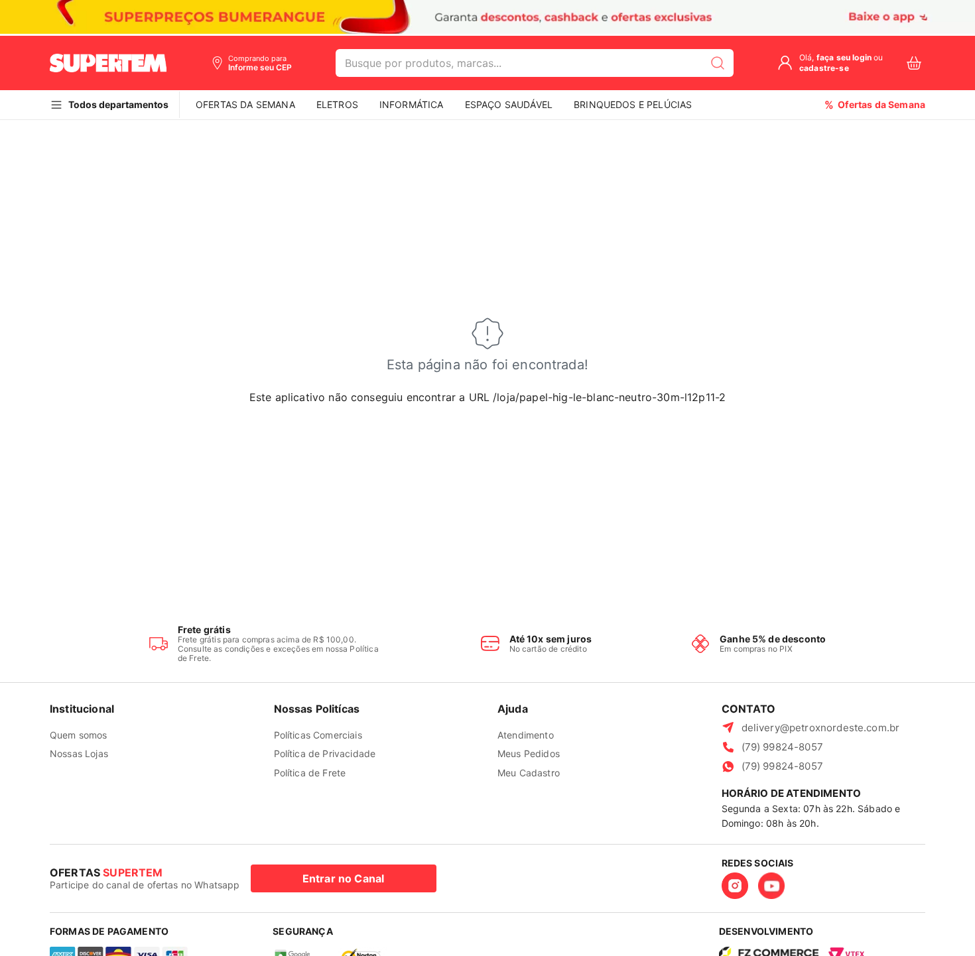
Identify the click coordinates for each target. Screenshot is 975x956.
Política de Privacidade (325, 753)
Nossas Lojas (79, 753)
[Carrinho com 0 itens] (914, 63)
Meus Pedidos (528, 753)
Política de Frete (310, 772)
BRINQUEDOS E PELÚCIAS (633, 104)
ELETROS (337, 104)
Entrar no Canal (343, 878)
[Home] (108, 63)
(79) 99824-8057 (782, 746)
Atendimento (525, 735)
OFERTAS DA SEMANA (245, 104)
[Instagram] (735, 885)
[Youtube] (771, 885)
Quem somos (78, 735)
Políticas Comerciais (318, 735)
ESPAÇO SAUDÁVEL (508, 104)
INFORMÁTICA (411, 104)
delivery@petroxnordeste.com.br (821, 727)
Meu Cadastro (528, 772)
